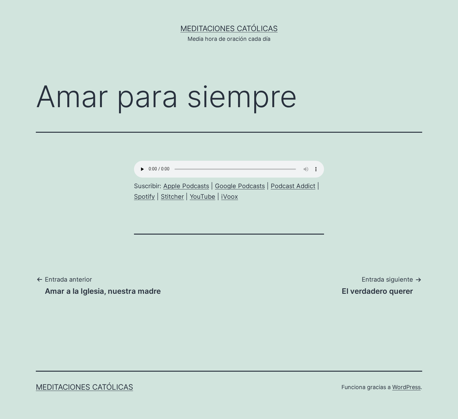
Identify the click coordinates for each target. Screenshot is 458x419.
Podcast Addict (293, 186)
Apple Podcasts (186, 186)
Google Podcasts (240, 186)
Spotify (144, 196)
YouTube (202, 196)
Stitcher (172, 196)
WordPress (406, 387)
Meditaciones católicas (229, 28)
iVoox (229, 196)
